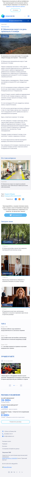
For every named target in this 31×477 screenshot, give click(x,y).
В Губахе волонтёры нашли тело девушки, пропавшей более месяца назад (14, 249)
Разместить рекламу (15, 422)
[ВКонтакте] (15, 199)
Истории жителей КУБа (15, 20)
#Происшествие (5, 26)
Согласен (15, 10)
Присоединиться (17, 215)
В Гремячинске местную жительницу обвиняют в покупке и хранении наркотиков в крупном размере (15, 312)
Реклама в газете (6, 441)
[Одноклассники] (19, 199)
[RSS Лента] (22, 472)
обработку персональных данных (15, 6)
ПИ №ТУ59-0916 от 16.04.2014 (9, 458)
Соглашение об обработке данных (10, 448)
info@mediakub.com (9, 436)
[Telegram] (23, 199)
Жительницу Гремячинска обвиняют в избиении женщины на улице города (13, 280)
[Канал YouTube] (11, 472)
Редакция (4, 443)
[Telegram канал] (19, 472)
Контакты (4, 446)
